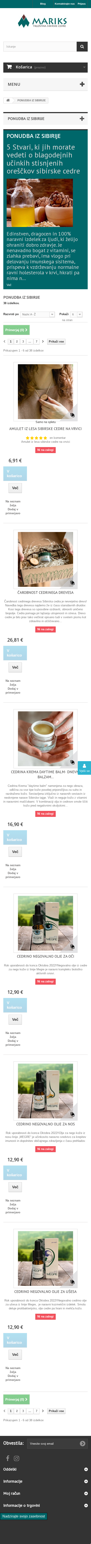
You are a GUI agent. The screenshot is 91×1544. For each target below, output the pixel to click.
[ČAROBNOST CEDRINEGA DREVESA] (45, 559)
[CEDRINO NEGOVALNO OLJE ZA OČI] (45, 923)
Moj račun (11, 1493)
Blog (43, 3)
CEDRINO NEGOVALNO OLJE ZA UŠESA (45, 1291)
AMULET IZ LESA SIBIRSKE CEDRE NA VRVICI (45, 428)
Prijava (81, 3)
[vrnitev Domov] (8, 100)
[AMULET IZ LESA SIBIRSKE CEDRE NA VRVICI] (45, 391)
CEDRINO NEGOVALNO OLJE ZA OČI (45, 956)
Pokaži (64, 314)
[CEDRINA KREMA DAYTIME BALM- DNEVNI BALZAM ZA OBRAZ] (45, 738)
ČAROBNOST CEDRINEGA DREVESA (45, 592)
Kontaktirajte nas (65, 3)
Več (9, 285)
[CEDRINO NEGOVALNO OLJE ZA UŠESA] (45, 1258)
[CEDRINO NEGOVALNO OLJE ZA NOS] (45, 1091)
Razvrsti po (11, 314)
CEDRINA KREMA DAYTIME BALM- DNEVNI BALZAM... (45, 774)
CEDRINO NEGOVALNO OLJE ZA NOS (45, 1124)
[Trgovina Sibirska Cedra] (45, 21)
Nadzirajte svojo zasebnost (23, 1516)
